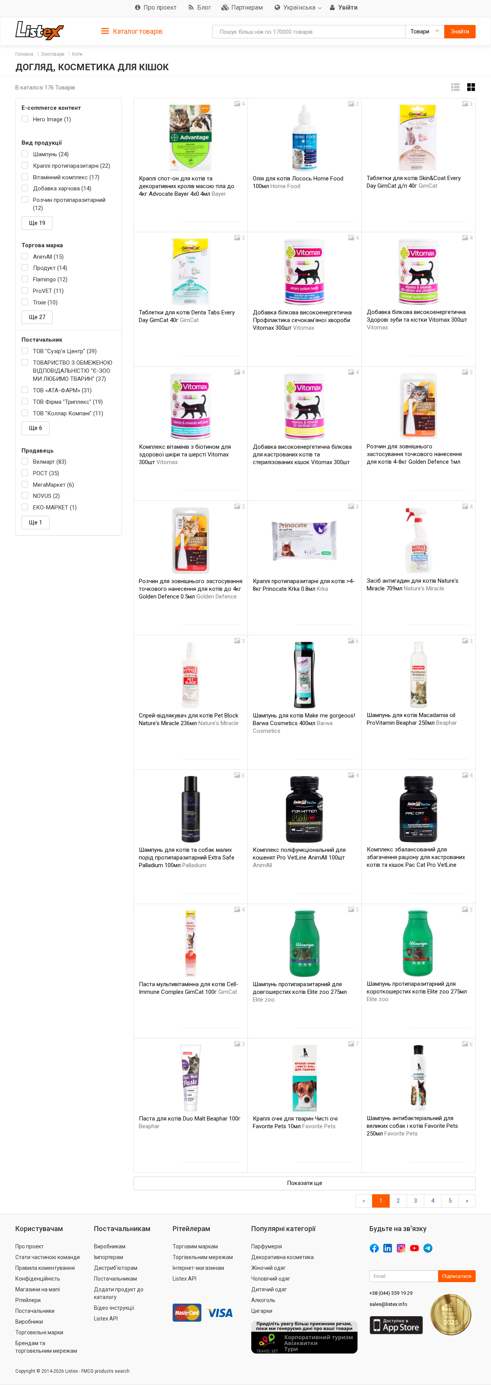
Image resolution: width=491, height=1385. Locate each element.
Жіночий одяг (268, 1268)
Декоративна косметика (282, 1257)
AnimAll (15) (48, 256)
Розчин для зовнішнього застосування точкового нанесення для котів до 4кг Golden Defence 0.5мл (190, 589)
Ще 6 (35, 428)
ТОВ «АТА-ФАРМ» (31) (62, 390)
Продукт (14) (50, 267)
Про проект (29, 1246)
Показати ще (304, 1183)
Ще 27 (37, 317)
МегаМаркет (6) (53, 484)
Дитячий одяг (269, 1289)
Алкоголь (263, 1300)
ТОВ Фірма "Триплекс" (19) (68, 401)
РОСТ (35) (46, 473)
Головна (24, 54)
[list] (455, 87)
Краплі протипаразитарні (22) (71, 165)
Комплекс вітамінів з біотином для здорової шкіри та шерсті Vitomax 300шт (185, 454)
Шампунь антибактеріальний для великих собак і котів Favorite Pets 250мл (412, 1126)
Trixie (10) (45, 302)
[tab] (132, 30)
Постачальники (34, 1311)
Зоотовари (52, 54)
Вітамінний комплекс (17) (66, 177)
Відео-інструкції (114, 1308)
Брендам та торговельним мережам (46, 1347)
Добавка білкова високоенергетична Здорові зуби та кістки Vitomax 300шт (417, 320)
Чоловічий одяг (270, 1279)
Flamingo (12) (50, 279)
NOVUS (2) (46, 496)
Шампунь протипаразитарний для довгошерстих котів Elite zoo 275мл (300, 992)
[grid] (471, 87)
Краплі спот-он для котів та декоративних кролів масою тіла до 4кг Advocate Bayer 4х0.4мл (186, 186)
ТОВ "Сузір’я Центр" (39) (65, 351)
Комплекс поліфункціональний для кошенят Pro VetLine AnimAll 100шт (299, 857)
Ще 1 (35, 522)
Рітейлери (28, 1300)
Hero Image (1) (52, 119)
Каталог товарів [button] (137, 31)
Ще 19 (37, 223)
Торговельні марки (39, 1332)
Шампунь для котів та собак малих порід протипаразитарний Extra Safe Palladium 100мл (186, 857)
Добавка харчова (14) (62, 188)
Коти (77, 54)
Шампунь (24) (51, 154)
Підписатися (456, 1276)
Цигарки (261, 1311)
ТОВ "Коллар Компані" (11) (68, 413)
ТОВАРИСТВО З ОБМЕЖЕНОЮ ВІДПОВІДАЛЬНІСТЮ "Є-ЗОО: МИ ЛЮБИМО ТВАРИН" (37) (72, 371)
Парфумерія (266, 1246)
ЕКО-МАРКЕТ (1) (55, 507)
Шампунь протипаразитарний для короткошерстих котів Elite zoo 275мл (417, 991)
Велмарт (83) (49, 461)
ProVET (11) (48, 291)
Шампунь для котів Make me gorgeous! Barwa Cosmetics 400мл (304, 723)
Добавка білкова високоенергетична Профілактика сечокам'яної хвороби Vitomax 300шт (302, 320)
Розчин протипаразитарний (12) (69, 204)
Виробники (29, 1322)
